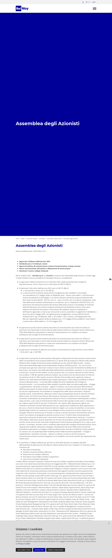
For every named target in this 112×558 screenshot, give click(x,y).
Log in (94, 2)
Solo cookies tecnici (24, 550)
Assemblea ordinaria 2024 (54, 238)
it (86, 2)
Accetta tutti (39, 550)
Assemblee (42, 238)
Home (17, 238)
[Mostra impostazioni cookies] (110, 279)
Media (22, 238)
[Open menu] (94, 8)
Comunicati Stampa (31, 238)
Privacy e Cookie (24, 544)
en (89, 2)
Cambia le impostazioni (55, 550)
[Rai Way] (22, 8)
